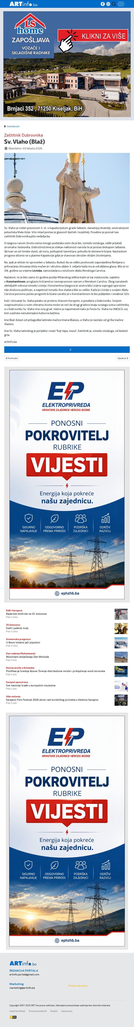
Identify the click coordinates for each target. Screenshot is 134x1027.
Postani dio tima (77, 985)
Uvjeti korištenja (17, 1011)
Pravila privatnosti (38, 1011)
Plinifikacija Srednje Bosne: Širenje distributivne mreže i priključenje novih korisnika (55, 671)
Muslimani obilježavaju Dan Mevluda (27, 656)
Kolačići (54, 1011)
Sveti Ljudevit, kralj (17, 628)
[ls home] (67, 63)
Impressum (66, 1011)
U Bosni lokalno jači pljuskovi (23, 642)
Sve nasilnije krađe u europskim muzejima (30, 685)
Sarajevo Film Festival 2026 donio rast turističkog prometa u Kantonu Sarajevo (52, 699)
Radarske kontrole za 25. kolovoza (26, 613)
